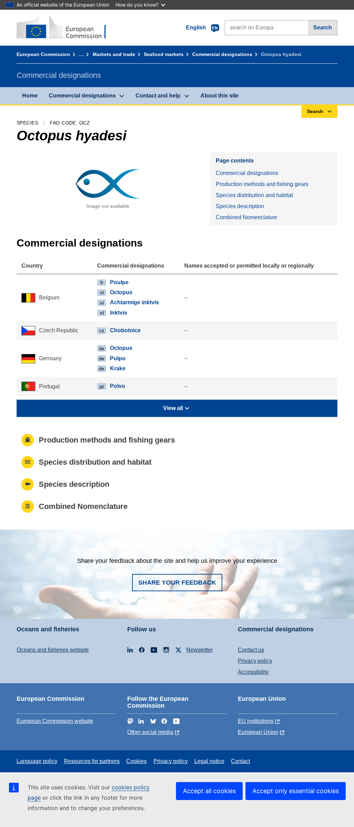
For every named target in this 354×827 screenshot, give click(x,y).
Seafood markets (164, 54)
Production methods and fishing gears (262, 184)
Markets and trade (114, 54)
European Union (258, 732)
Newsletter (199, 650)
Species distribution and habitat (254, 195)
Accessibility (253, 672)
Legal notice (209, 761)
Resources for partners (92, 761)
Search (322, 27)
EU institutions (255, 721)
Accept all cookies (209, 791)
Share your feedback (177, 582)
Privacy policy (255, 661)
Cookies (136, 761)
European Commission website (55, 721)
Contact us (251, 650)
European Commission (43, 54)
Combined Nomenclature (246, 217)
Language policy (37, 761)
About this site (220, 96)
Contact (240, 761)
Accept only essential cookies (295, 791)
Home (30, 96)
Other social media (150, 732)
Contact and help (158, 96)
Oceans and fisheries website (53, 650)
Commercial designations (222, 54)
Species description (240, 206)
